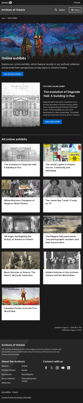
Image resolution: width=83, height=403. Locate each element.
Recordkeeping (27, 374)
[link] (7, 2)
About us (5, 366)
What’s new (6, 382)
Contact (25, 366)
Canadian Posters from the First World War (20, 309)
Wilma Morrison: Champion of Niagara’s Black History (19, 202)
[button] (59, 10)
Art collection (7, 374)
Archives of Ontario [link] (13, 9)
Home (3, 18)
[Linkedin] (68, 368)
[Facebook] (46, 368)
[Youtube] (63, 368)
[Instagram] (57, 368)
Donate (24, 370)
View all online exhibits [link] (12, 74)
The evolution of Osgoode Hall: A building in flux (20, 166)
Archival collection (8, 370)
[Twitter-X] (51, 368)
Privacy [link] (15, 392)
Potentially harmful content (29, 379)
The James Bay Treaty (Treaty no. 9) (61, 202)
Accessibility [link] (6, 392)
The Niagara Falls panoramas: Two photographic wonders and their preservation (62, 239)
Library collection (8, 378)
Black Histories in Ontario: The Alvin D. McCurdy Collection (19, 274)
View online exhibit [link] (52, 122)
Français (77, 2)
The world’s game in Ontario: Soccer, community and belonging (61, 167)
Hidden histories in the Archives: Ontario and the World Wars (62, 274)
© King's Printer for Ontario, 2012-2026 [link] (16, 397)
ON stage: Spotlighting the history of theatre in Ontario (18, 238)
